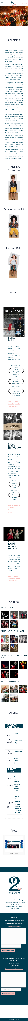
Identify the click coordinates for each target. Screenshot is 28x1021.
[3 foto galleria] (14, 624)
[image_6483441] (14, 648)
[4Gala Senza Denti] (14, 674)
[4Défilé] (23, 689)
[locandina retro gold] (14, 322)
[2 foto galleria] (23, 615)
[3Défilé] (14, 689)
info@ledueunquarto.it (14, 926)
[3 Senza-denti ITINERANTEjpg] (14, 639)
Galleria (16, 402)
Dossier (17, 404)
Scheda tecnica (13, 406)
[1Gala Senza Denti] (5, 665)
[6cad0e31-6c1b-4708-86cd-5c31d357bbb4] (5, 639)
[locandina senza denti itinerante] (13, 426)
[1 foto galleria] (14, 615)
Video (10, 402)
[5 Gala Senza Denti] (5, 674)
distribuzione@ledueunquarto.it (14, 969)
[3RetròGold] (5, 615)
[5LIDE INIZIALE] (14, 698)
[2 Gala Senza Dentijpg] (14, 665)
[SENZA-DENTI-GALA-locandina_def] (14, 534)
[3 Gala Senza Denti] (23, 665)
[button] (10, 853)
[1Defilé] (5, 689)
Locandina (11, 404)
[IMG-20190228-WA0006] (5, 648)
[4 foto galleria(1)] (5, 624)
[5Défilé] (5, 698)
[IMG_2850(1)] (23, 639)
